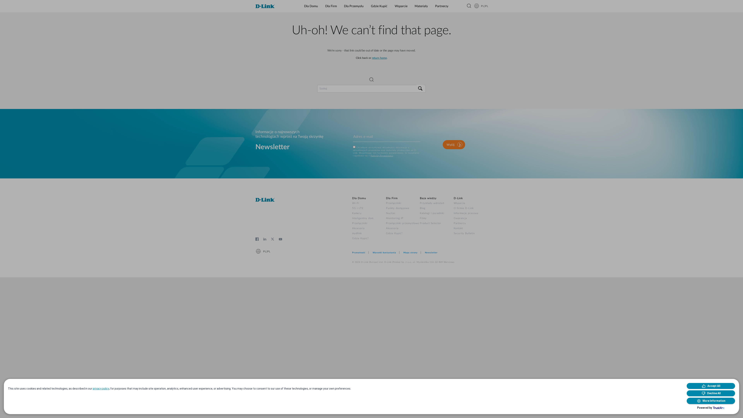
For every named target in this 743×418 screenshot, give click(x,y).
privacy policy (101, 388)
